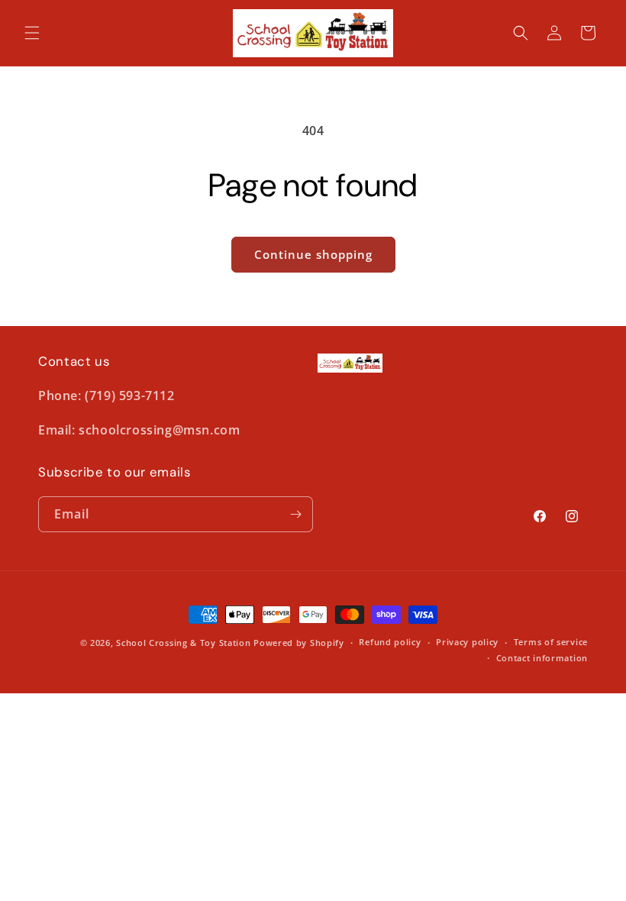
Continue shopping (313, 254)
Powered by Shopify (298, 642)
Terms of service (551, 641)
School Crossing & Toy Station (183, 642)
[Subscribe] (295, 514)
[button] (32, 33)
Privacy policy (467, 641)
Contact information (542, 658)
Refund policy (390, 641)
